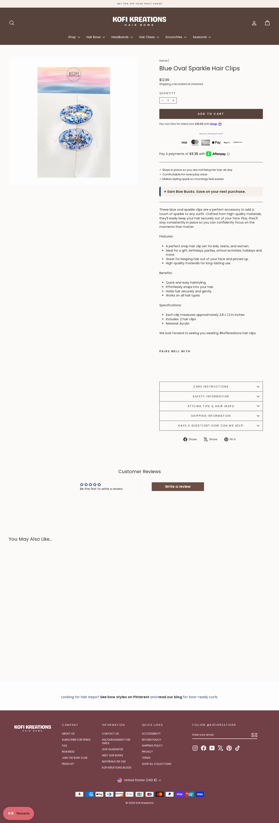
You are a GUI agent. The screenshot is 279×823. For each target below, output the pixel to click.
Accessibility (151, 733)
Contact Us (110, 733)
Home (163, 61)
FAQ (64, 745)
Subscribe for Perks (76, 740)
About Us (68, 733)
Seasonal (200, 37)
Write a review (178, 486)
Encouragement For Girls (116, 741)
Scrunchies (174, 37)
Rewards (68, 752)
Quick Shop (39, 641)
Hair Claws (147, 37)
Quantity (167, 93)
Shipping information (211, 416)
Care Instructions (211, 386)
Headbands (120, 37)
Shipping (165, 84)
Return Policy (151, 740)
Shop (72, 37)
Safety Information (211, 396)
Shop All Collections (156, 764)
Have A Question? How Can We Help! (211, 425)
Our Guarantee (112, 749)
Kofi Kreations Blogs (116, 767)
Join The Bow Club (74, 758)
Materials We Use (114, 761)
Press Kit (68, 764)
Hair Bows (94, 37)
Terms (146, 758)
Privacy (147, 752)
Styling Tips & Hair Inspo (211, 406)
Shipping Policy (152, 745)
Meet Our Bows (112, 755)
